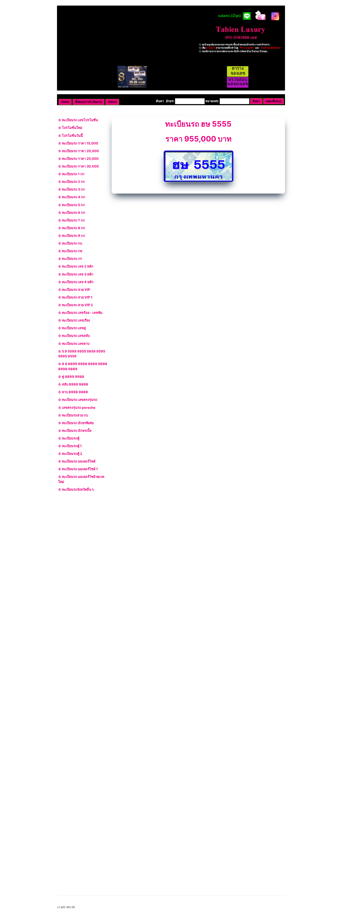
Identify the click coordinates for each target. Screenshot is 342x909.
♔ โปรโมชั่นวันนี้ (70, 136)
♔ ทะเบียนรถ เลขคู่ (72, 328)
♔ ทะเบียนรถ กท (70, 251)
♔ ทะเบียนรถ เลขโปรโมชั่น (78, 120)
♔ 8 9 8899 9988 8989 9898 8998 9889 (82, 366)
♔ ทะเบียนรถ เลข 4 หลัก (76, 282)
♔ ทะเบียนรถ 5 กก (71, 205)
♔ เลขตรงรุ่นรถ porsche (76, 407)
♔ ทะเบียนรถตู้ (68, 438)
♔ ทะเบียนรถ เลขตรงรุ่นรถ (77, 400)
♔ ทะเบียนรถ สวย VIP (74, 290)
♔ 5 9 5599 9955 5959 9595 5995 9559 (81, 353)
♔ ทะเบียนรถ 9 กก (71, 236)
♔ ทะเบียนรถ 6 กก (71, 213)
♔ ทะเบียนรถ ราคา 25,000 (78, 159)
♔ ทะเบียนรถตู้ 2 (70, 454)
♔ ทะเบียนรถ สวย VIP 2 (75, 305)
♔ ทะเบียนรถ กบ (70, 243)
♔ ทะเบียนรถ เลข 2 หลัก (75, 266)
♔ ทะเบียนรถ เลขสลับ (74, 336)
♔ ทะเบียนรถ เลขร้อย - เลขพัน (80, 313)
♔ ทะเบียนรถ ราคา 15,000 (78, 143)
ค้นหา (256, 101)
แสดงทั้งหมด (273, 101)
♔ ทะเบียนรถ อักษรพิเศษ (76, 423)
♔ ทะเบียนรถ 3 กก (71, 189)
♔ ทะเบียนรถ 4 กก (71, 197)
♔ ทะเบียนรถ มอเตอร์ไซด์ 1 (78, 469)
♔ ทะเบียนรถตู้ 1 (70, 446)
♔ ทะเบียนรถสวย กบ (73, 415)
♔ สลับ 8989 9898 (73, 384)
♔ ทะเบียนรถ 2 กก (71, 182)
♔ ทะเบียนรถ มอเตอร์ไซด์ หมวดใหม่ (81, 479)
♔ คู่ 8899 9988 (71, 377)
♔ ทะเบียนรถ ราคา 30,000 (78, 166)
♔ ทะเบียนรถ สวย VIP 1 (75, 297)
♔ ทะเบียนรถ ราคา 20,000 (78, 151)
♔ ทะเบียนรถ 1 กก (71, 174)
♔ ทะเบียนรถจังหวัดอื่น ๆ (76, 489)
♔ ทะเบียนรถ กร (70, 259)
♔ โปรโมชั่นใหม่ (70, 128)
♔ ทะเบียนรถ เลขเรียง (74, 320)
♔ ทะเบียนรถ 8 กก (71, 228)
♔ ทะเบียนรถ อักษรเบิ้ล (74, 431)
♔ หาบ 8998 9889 (73, 392)
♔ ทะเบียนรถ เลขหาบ (74, 343)
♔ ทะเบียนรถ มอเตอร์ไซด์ (76, 461)
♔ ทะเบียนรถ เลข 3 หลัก (75, 274)
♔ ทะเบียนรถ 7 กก (71, 220)
